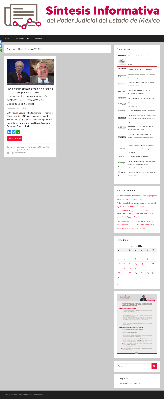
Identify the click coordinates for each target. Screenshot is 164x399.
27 (136, 273)
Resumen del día (22, 38)
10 (119, 264)
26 (130, 273)
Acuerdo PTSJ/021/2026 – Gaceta (131, 228)
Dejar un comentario (18, 153)
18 (125, 268)
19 (130, 268)
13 (136, 264)
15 (148, 264)
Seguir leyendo (15, 138)
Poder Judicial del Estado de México (30, 147)
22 (148, 268)
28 (142, 273)
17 (119, 268)
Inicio (7, 38)
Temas (12, 147)
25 (125, 273)
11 (124, 264)
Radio (29, 150)
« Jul (118, 284)
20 (136, 268)
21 (142, 268)
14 (142, 264)
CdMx (23, 150)
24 (119, 273)
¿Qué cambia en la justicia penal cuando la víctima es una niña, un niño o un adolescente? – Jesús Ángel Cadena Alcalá (137, 213)
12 (130, 264)
